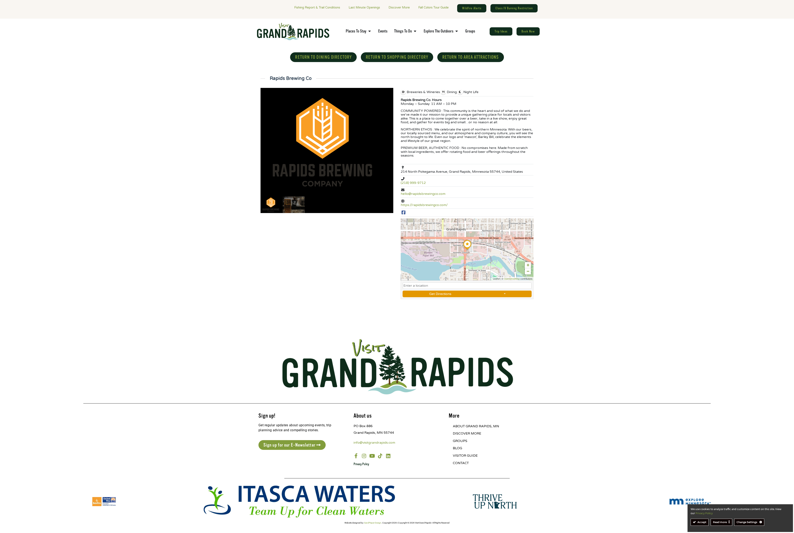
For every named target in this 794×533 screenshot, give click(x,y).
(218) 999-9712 (413, 183)
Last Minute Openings (364, 7)
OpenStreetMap (512, 278)
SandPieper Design (372, 523)
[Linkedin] (388, 455)
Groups (460, 441)
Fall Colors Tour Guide (433, 7)
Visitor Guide (465, 456)
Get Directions (440, 294)
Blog (457, 448)
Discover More (399, 7)
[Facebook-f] (356, 455)
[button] (467, 249)
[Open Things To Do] (415, 31)
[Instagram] (364, 455)
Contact (461, 463)
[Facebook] (403, 213)
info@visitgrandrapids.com (374, 443)
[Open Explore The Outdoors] (456, 31)
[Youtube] (372, 455)
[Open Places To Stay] (369, 31)
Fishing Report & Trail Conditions (317, 7)
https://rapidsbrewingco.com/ (424, 205)
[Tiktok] (380, 455)
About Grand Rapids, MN (476, 426)
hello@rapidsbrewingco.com (423, 194)
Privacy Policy (361, 464)
